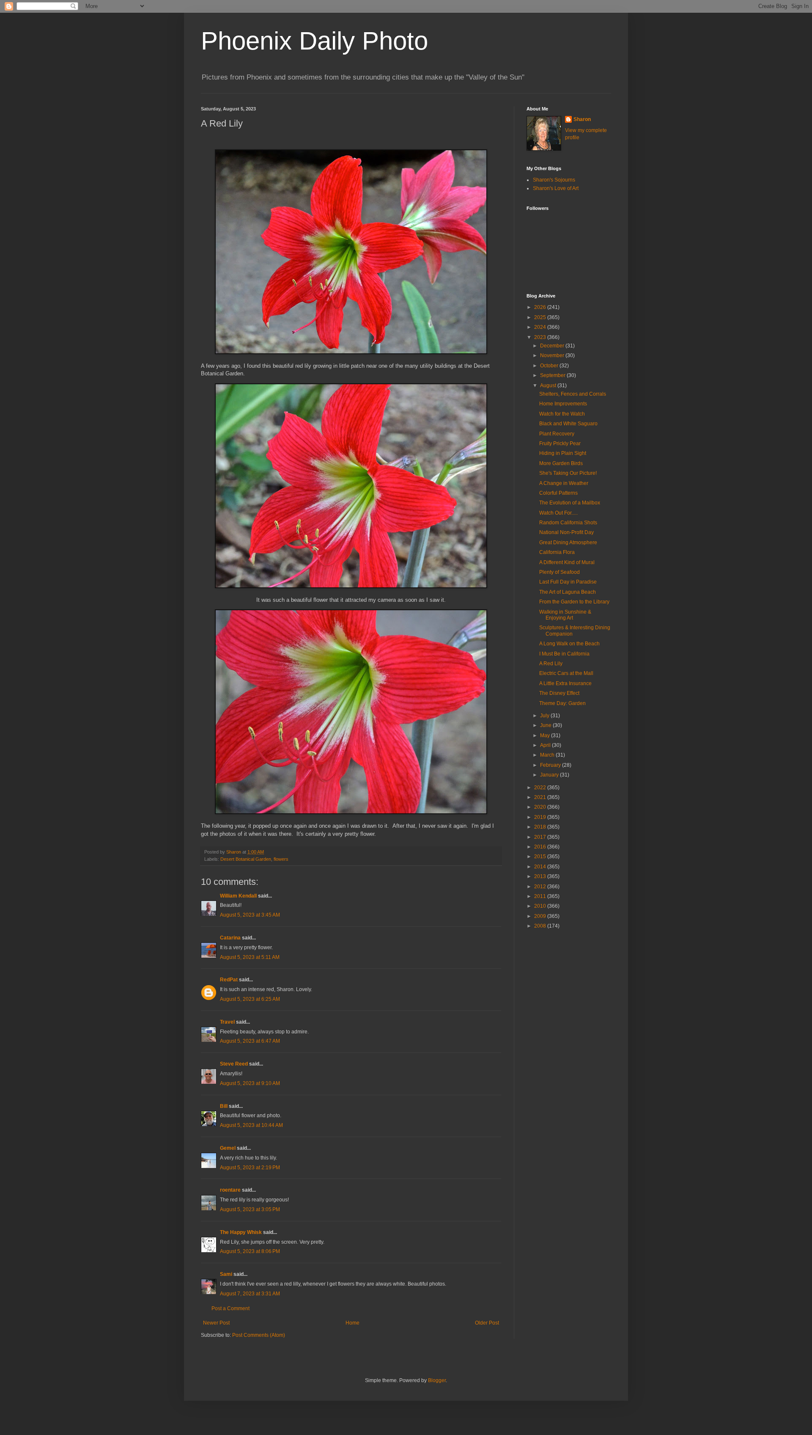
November (552, 355)
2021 (540, 797)
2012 (540, 887)
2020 (540, 807)
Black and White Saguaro (568, 424)
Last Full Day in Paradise (568, 582)
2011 (540, 896)
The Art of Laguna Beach (567, 592)
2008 (540, 926)
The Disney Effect (559, 693)
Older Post (487, 1323)
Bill (224, 1106)
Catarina (230, 938)
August (548, 385)
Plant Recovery (556, 434)
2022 (540, 787)
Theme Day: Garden (562, 703)
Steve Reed (234, 1064)
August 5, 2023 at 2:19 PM (250, 1168)
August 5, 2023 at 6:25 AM (250, 999)
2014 (540, 867)
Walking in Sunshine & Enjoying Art (565, 615)
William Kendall (238, 896)
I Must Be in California (564, 654)
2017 (540, 837)
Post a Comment (230, 1308)
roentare (230, 1190)
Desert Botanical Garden (245, 859)
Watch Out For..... (558, 513)
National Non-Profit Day (566, 532)
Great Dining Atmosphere (568, 542)
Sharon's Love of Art (556, 188)
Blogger (437, 1380)
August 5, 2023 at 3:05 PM (250, 1209)
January (550, 775)
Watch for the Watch (562, 414)
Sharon (582, 119)
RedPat (229, 980)
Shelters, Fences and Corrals (572, 394)
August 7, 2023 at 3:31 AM (250, 1294)
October (550, 366)
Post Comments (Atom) (258, 1335)
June (546, 725)
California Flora (557, 552)
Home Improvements (563, 404)
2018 (540, 827)
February (551, 765)
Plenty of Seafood (559, 572)
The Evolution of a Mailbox (569, 503)
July (545, 716)
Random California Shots (568, 523)
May (545, 735)
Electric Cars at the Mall (566, 673)
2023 (540, 337)
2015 (540, 856)
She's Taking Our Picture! (568, 473)
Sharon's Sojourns (554, 180)
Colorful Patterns (558, 493)
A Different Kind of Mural (567, 562)
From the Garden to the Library (574, 602)
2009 (540, 916)
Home (352, 1323)
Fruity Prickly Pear (560, 443)
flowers (281, 859)
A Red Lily (550, 664)
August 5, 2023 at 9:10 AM (250, 1083)
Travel (227, 1022)
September (553, 375)
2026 (540, 307)
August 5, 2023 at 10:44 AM (251, 1125)
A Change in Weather (563, 483)
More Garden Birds (561, 463)
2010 (540, 906)
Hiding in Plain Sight (562, 453)
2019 (540, 817)
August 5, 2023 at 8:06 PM (250, 1251)
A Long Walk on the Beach (569, 644)
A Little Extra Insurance (565, 683)
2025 (540, 317)
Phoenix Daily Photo (314, 41)
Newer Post (216, 1323)
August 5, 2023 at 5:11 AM (250, 957)
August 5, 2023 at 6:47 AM (250, 1041)
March (548, 755)
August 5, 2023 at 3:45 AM (250, 915)
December (552, 346)
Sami (226, 1274)
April (546, 745)
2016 (540, 847)
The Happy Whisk (241, 1232)
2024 (540, 327)
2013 (540, 876)
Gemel (228, 1148)
